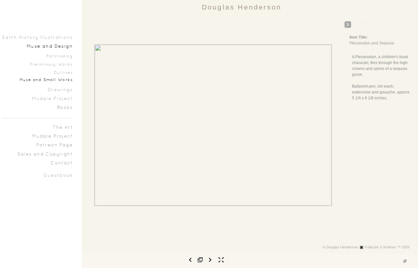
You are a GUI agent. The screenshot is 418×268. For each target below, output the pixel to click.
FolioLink (372, 247)
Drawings (60, 90)
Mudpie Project (52, 99)
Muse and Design (50, 46)
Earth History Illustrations (37, 38)
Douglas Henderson (241, 7)
